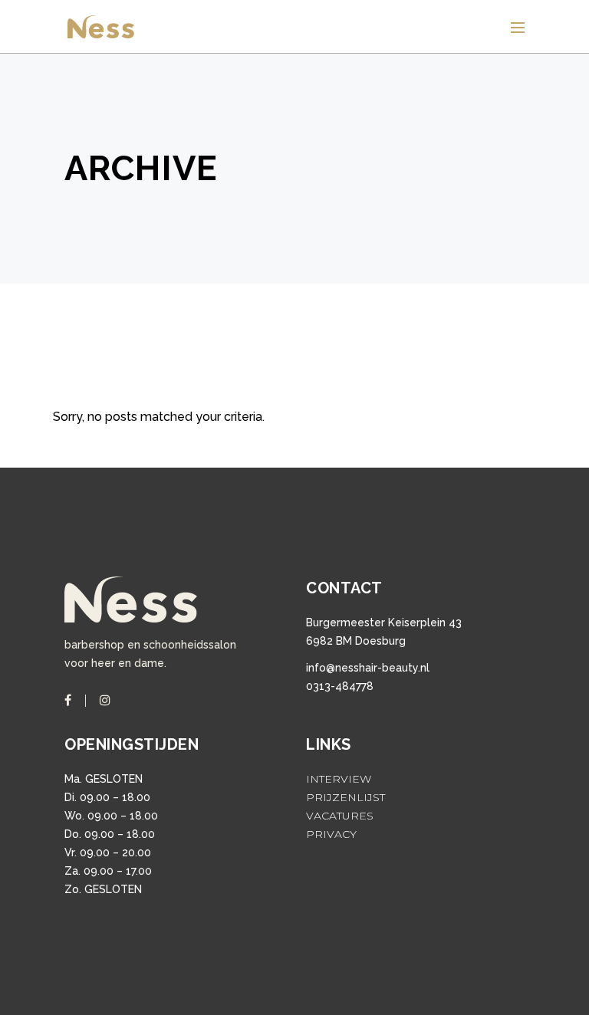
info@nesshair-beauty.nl (367, 668)
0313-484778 (339, 686)
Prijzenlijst (345, 797)
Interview (338, 779)
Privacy (331, 834)
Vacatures (339, 816)
